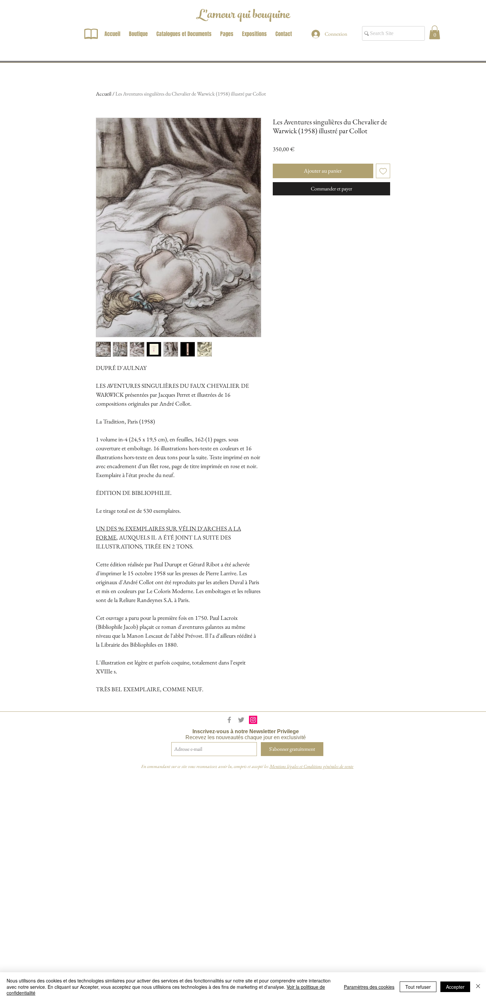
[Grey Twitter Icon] (241, 720)
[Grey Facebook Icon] (229, 720)
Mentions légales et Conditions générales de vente (311, 766)
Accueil (103, 93)
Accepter (455, 986)
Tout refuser (418, 986)
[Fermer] (478, 987)
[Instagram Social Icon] (253, 720)
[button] (434, 32)
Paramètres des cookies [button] (369, 986)
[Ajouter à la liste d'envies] (383, 171)
